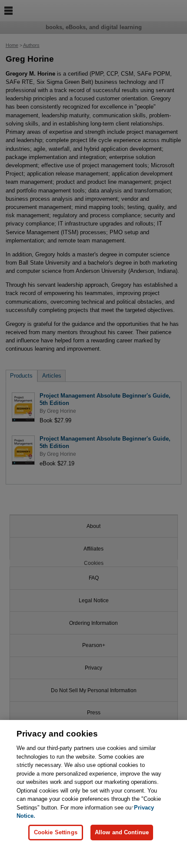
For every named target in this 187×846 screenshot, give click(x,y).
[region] (93, 783)
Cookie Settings (55, 832)
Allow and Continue (122, 832)
